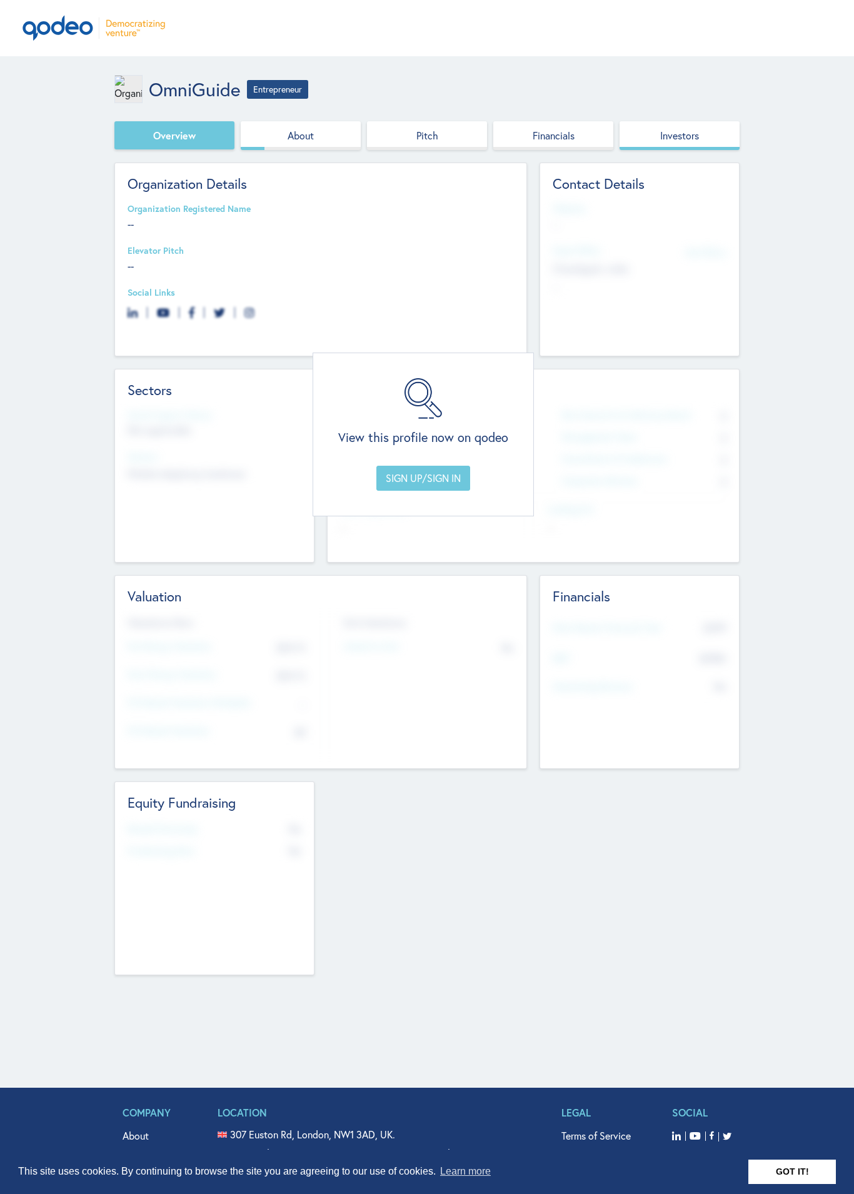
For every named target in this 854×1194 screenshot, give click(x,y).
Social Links (151, 293)
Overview (174, 135)
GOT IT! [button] (792, 1171)
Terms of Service (596, 1135)
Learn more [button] (465, 1171)
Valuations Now (161, 622)
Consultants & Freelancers (614, 459)
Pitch (427, 135)
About (301, 135)
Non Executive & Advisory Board (625, 415)
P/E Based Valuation (168, 731)
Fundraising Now (161, 851)
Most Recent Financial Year (607, 628)
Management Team (599, 437)
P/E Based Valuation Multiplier (189, 703)
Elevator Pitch (156, 251)
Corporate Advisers (599, 481)
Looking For (571, 509)
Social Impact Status (170, 415)
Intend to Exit (371, 646)
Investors (679, 135)
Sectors (143, 457)
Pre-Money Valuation (169, 646)
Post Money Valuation (172, 675)
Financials (554, 135)
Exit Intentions (375, 622)
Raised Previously (163, 829)
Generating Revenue (592, 686)
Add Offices (705, 251)
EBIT (561, 658)
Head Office (576, 251)
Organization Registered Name (189, 209)
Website (569, 209)
